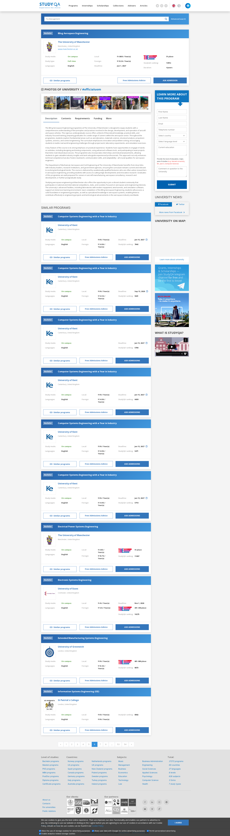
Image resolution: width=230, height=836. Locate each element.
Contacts (46, 803)
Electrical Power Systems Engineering (78, 526)
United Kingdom (74, 46)
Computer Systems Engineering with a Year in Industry (87, 216)
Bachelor (48, 33)
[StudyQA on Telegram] (166, 802)
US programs (73, 765)
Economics (123, 772)
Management (124, 765)
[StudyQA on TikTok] (159, 808)
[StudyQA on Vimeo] (152, 809)
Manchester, (62, 539)
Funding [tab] (98, 118)
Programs (73, 5)
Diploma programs (50, 780)
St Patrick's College (68, 700)
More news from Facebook (171, 212)
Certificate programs (51, 784)
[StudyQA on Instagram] (159, 802)
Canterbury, (62, 229)
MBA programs (48, 772)
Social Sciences (149, 769)
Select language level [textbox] (167, 141)
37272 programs (176, 761)
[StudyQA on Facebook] (145, 802)
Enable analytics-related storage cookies (58, 834)
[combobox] (171, 135)
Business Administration (152, 761)
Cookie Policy (97, 826)
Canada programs (75, 772)
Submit (172, 184)
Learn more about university (172, 259)
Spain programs (75, 769)
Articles (143, 5)
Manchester (62, 46)
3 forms (172, 780)
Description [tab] (51, 118)
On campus (73, 56)
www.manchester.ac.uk (68, 49)
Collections (118, 5)
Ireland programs (99, 784)
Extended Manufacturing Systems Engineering (83, 638)
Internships (87, 5)
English (71, 66)
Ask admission (170, 80)
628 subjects (174, 776)
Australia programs (76, 784)
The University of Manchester (74, 41)
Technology (123, 780)
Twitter (181, 204)
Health (145, 784)
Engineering (147, 765)
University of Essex (68, 588)
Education (122, 776)
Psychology (147, 776)
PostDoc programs (50, 776)
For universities (48, 807)
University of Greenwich (71, 646)
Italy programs (74, 780)
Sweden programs (100, 776)
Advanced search (178, 19)
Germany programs (76, 776)
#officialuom (91, 89)
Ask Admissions (132, 257)
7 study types (175, 784)
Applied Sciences (149, 772)
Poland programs (99, 772)
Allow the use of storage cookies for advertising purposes (65, 831)
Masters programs (50, 765)
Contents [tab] (66, 118)
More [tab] (109, 118)
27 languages (175, 769)
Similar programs (62, 80)
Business (122, 769)
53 (118, 744)
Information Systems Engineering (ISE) (78, 691)
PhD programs (48, 769)
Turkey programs (99, 780)
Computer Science (150, 780)
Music (120, 761)
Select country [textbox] (164, 135)
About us (46, 800)
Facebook (164, 204)
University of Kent (67, 225)
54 (125, 744)
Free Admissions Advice (134, 80)
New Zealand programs (102, 769)
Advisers (132, 5)
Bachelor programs (50, 761)
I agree (178, 822)
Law (120, 784)
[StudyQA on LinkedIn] (152, 802)
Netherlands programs (101, 761)
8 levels (172, 772)
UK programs (97, 765)
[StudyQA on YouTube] (145, 809)
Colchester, (62, 593)
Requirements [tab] (82, 118)
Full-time (72, 61)
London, (61, 651)
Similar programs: (56, 207)
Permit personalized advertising (162, 831)
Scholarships (103, 5)
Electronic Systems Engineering (74, 580)
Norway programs (75, 761)
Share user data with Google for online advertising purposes (119, 831)
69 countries (174, 765)
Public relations (49, 811)
